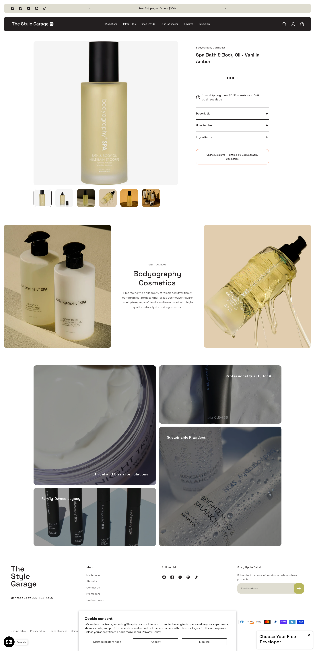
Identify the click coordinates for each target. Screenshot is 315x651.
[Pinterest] (37, 8)
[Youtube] (29, 8)
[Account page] (293, 24)
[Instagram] (13, 8)
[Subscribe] (299, 588)
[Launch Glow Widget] (9, 641)
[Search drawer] (284, 24)
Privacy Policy (151, 632)
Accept (156, 642)
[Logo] (33, 24)
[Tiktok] (45, 8)
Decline (204, 642)
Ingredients (204, 137)
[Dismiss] (309, 635)
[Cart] (302, 24)
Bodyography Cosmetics (210, 47)
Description (204, 113)
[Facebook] (21, 8)
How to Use (204, 125)
